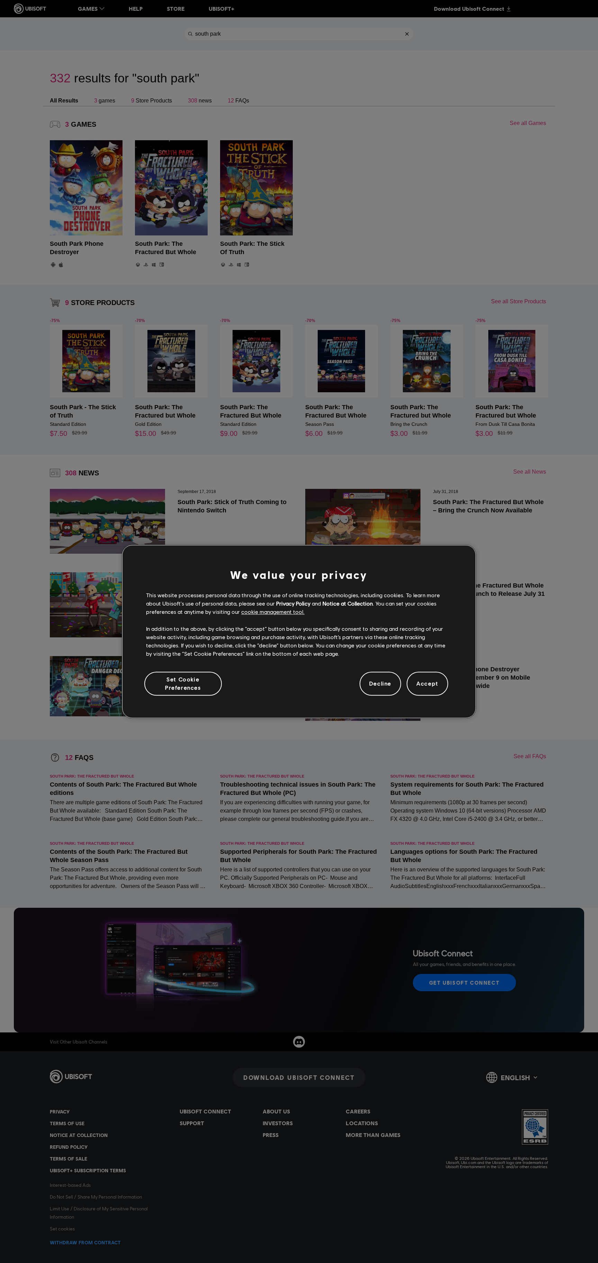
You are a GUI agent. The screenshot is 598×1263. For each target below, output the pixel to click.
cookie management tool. (273, 612)
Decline (380, 683)
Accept (427, 683)
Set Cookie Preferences (183, 683)
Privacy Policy (293, 603)
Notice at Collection (348, 603)
